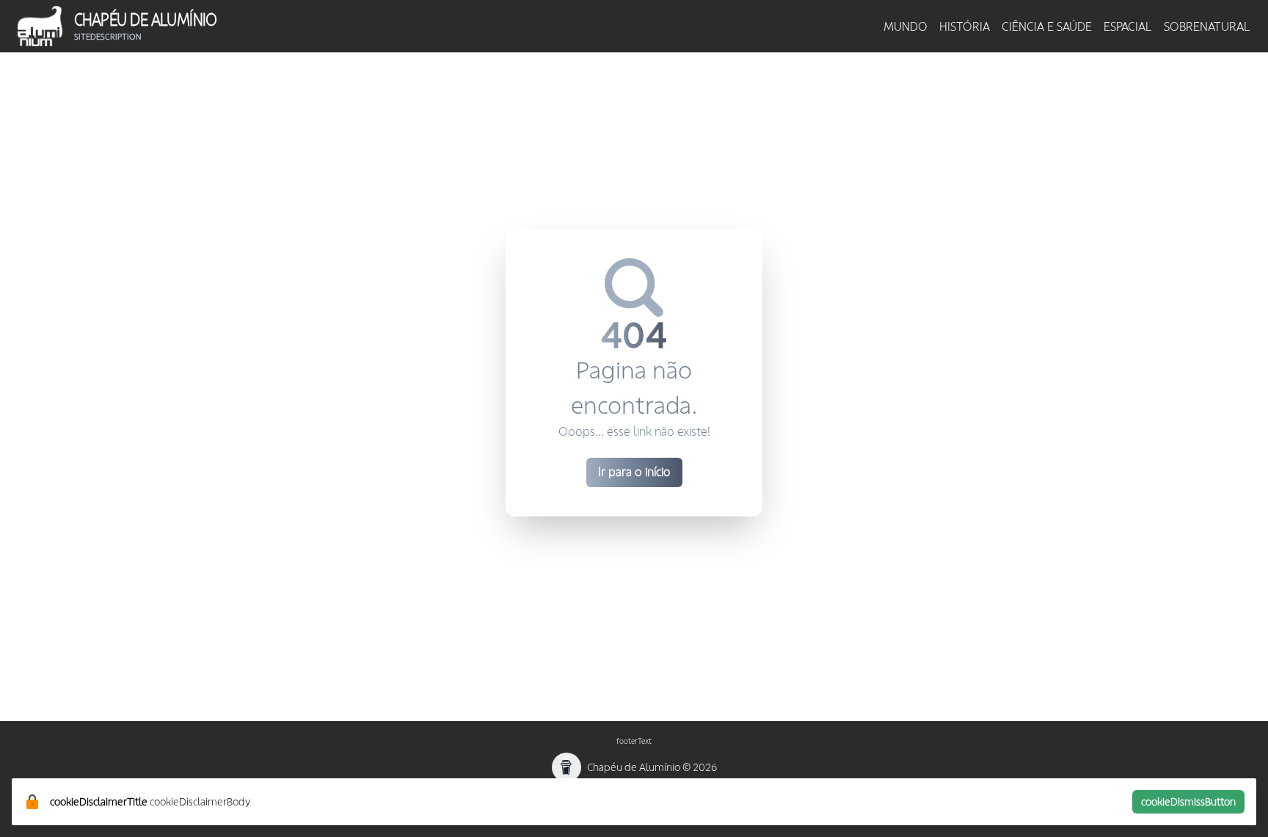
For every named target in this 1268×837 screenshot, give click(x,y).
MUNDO (905, 26)
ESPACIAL (1128, 26)
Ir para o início (634, 471)
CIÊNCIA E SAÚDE (1047, 26)
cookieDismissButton (1188, 802)
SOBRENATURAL (1207, 26)
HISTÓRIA (964, 26)
